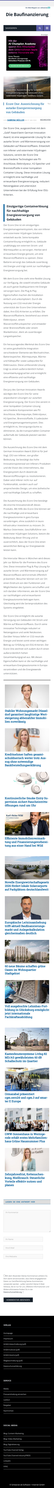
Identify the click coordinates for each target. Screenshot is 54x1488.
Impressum (8, 1338)
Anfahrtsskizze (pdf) (11, 1349)
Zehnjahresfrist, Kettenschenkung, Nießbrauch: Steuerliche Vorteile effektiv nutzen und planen (25, 1179)
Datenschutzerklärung (12, 1292)
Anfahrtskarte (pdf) (11, 1355)
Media (6, 1388)
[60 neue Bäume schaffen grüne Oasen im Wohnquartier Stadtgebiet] (27, 951)
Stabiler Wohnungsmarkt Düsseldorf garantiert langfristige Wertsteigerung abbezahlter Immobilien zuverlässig (26, 716)
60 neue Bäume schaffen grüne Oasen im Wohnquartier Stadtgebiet (25, 969)
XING (5, 1466)
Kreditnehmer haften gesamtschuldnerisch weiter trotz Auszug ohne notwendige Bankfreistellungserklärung (26, 760)
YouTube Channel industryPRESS (16, 1455)
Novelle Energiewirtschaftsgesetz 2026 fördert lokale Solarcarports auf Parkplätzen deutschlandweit (27, 885)
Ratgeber (7, 1405)
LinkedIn (7, 1461)
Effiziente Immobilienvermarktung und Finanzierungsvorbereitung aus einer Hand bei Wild (27, 841)
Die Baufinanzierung (27, 14)
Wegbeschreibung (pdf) (13, 1360)
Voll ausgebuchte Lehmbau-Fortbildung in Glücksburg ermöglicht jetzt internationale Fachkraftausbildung (27, 1011)
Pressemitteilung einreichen (14, 1394)
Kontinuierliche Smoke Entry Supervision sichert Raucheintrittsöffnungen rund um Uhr (26, 801)
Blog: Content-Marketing (13, 1433)
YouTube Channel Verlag (13, 1450)
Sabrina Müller (15, 120)
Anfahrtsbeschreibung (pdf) (14, 1344)
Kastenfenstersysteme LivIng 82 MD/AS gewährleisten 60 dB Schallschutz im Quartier (26, 1057)
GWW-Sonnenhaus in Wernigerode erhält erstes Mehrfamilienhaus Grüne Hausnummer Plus (26, 1137)
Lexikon (6, 1400)
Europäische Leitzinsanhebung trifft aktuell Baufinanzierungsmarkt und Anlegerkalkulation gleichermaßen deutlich (25, 928)
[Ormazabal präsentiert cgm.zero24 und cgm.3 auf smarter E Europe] (27, 1079)
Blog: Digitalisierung (11, 1444)
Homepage (8, 1333)
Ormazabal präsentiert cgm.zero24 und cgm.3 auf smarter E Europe (26, 1097)
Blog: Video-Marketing (12, 1439)
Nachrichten (45, 120)
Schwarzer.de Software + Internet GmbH (28, 1484)
